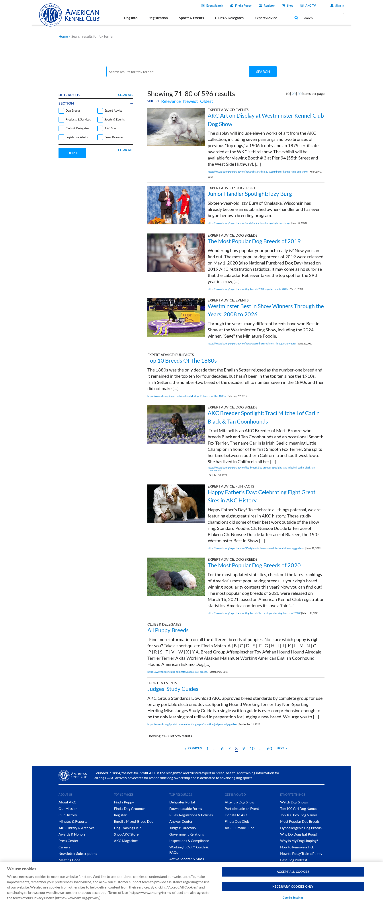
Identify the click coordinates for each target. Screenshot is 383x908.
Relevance (171, 101)
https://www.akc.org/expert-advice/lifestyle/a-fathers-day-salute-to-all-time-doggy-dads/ (256, 548)
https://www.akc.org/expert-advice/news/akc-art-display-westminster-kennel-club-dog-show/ (258, 171)
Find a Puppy (243, 5)
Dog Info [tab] (130, 18)
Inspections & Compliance (189, 840)
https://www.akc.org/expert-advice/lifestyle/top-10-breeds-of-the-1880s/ (186, 396)
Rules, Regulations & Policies (191, 815)
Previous (195, 748)
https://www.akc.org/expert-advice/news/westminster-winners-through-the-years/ (252, 343)
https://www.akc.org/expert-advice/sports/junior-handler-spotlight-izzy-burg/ (249, 223)
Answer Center (180, 821)
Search (263, 71)
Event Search (214, 5)
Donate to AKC (236, 815)
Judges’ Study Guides (172, 688)
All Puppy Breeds (168, 630)
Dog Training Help (127, 828)
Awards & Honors (72, 834)
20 (293, 93)
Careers (64, 847)
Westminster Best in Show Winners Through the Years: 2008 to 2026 (266, 310)
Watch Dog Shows (294, 802)
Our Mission (68, 808)
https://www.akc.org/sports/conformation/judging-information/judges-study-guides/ (192, 724)
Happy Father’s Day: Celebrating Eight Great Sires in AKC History (261, 496)
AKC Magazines (126, 840)
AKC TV (310, 5)
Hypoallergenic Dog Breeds (301, 828)
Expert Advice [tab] (266, 18)
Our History (68, 815)
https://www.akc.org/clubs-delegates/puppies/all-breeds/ (177, 672)
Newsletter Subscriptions (78, 853)
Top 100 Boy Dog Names (298, 815)
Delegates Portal (182, 802)
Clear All (125, 95)
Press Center (68, 840)
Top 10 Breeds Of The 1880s (182, 360)
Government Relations (186, 834)
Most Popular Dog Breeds (300, 821)
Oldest (206, 101)
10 (252, 748)
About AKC (67, 802)
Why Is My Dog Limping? (299, 840)
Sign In (339, 5)
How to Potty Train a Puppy (301, 853)
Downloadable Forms (185, 808)
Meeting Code (69, 860)
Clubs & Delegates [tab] (229, 18)
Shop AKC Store (126, 834)
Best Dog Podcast (293, 860)
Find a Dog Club (237, 821)
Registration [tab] (158, 18)
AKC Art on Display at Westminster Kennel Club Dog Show (266, 119)
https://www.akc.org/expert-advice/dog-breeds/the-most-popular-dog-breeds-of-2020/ (254, 613)
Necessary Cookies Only (292, 886)
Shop (290, 5)
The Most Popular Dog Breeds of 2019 (254, 241)
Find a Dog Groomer (129, 808)
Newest (190, 101)
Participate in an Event (242, 808)
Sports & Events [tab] (191, 18)
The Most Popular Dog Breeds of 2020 (254, 565)
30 (299, 93)
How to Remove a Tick (297, 847)
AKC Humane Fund (239, 828)
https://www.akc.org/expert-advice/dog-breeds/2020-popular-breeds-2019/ (248, 289)
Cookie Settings (293, 897)
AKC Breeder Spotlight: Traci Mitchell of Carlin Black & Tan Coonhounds (264, 417)
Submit (72, 153)
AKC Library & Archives (76, 828)
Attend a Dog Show (239, 802)
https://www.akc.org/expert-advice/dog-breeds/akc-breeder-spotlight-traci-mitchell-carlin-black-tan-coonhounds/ (262, 468)
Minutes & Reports (73, 821)
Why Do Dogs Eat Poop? (298, 834)
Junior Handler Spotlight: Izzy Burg (250, 193)
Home (63, 36)
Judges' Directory (182, 828)
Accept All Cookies (293, 871)
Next (280, 748)
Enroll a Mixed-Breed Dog (133, 821)
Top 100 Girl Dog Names (298, 808)
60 (269, 748)
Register (269, 5)
